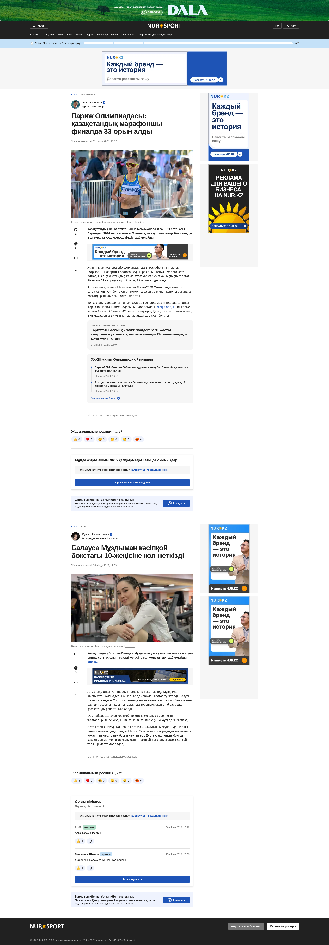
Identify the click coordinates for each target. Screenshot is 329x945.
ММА (61, 34)
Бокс (69, 34)
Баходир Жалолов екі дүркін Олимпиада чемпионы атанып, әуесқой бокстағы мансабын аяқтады (140, 384)
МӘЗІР (41, 25)
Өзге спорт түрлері (107, 34)
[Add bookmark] (76, 269)
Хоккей (79, 34)
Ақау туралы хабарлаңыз (246, 926)
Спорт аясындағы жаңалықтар (155, 34)
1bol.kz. (92, 662)
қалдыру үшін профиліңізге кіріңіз (149, 469)
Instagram (179, 503)
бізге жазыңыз (128, 415)
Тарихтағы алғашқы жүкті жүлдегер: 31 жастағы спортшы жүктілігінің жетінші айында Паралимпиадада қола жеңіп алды (139, 334)
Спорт (34, 34)
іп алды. (169, 307)
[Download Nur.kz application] (164, 10)
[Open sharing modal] (76, 258)
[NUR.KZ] (165, 25)
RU (277, 25)
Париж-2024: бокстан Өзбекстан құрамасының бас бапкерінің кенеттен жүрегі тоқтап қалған (141, 369)
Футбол (50, 34)
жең (160, 307)
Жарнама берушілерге (283, 926)
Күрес (90, 34)
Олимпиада (127, 34)
